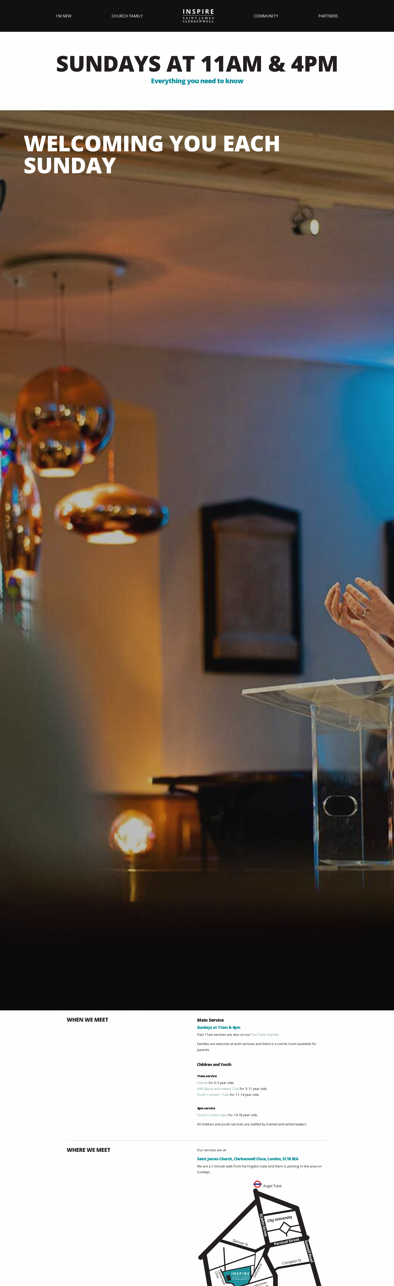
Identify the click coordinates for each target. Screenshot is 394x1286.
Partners (328, 16)
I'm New (63, 16)
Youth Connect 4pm (212, 1115)
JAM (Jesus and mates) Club (218, 1088)
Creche (202, 1083)
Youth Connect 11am (213, 1094)
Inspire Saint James (198, 16)
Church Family (127, 16)
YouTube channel (264, 1034)
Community (266, 16)
